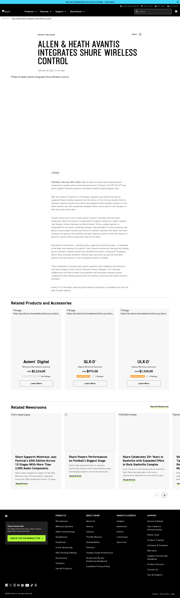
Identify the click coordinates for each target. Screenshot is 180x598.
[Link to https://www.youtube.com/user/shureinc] (27, 585)
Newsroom (122, 526)
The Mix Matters (94, 537)
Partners (90, 547)
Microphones (62, 521)
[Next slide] (164, 495)
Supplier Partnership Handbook (161, 557)
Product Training (155, 540)
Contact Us (152, 569)
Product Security (155, 564)
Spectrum (121, 542)
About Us (90, 521)
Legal (173, 594)
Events (120, 531)
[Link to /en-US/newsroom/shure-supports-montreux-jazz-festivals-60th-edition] (36, 451)
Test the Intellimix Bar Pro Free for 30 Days (90, 2)
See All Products (64, 568)
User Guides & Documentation (154, 528)
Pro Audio (55, 173)
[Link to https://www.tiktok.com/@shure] (31, 585)
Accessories (61, 558)
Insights (120, 521)
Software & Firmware (157, 545)
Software (60, 563)
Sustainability (93, 542)
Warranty (152, 550)
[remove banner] (177, 2)
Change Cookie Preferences (99, 552)
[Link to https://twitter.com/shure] (10, 585)
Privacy (154, 594)
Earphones (61, 542)
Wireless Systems (64, 526)
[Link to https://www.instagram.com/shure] (14, 585)
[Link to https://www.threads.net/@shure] (35, 585)
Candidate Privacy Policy (98, 566)
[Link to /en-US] (10, 11)
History (89, 526)
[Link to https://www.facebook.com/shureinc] (6, 585)
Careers (90, 531)
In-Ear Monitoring (64, 547)
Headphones (61, 537)
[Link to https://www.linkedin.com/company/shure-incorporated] (18, 585)
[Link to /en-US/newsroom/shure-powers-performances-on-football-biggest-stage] (90, 451)
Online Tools (153, 535)
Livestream (122, 537)
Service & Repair (155, 521)
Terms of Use (164, 594)
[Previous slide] (157, 495)
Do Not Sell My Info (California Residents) (96, 560)
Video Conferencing (65, 531)
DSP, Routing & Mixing (66, 552)
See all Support (154, 575)
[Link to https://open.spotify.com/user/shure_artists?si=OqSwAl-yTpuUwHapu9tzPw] (22, 585)
